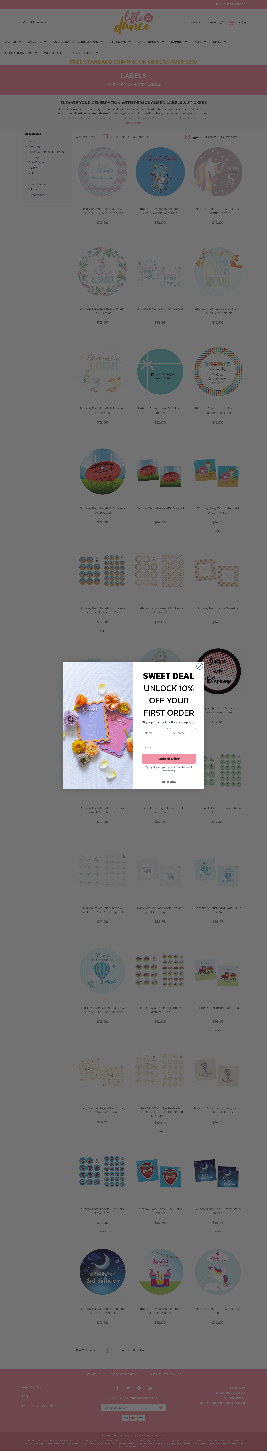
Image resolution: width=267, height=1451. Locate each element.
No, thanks (169, 781)
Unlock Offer (169, 758)
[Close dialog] (200, 666)
